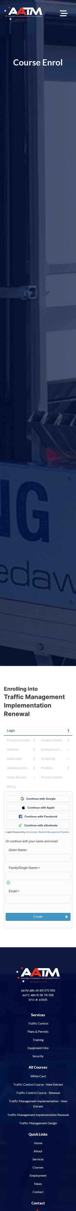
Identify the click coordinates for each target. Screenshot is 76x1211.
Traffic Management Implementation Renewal (38, 1115)
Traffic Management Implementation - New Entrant (38, 1103)
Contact (38, 1192)
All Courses (38, 1067)
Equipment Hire (38, 1048)
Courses (38, 1167)
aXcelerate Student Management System (47, 832)
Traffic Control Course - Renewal (38, 1092)
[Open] (64, 13)
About (38, 1151)
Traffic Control (38, 1023)
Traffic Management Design (38, 1123)
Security (38, 1056)
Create (38, 916)
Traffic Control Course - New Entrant (38, 1084)
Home (38, 1143)
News (38, 1183)
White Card (38, 1076)
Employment (38, 1175)
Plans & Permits (38, 1031)
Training (38, 1040)
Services (38, 1015)
